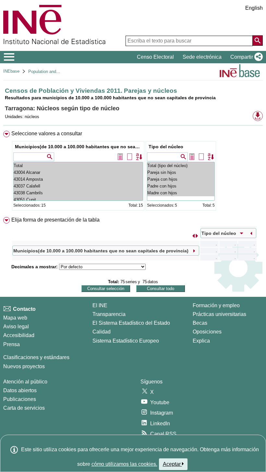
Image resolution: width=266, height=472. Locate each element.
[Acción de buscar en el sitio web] (257, 40)
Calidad (101, 331)
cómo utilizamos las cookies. (124, 464)
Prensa (11, 344)
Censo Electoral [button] (155, 57)
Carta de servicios (24, 408)
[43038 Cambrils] (78, 192)
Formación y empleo (216, 305)
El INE (99, 305)
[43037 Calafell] (78, 186)
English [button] (254, 8)
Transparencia (109, 314)
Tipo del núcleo (166, 146)
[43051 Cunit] (78, 199)
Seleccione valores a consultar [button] (46, 133)
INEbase (11, 71)
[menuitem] (133, 172)
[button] (245, 57)
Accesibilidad (18, 335)
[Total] (78, 165)
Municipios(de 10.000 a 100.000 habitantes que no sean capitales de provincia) (79, 146)
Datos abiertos (20, 390)
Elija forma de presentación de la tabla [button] (55, 220)
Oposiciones (207, 331)
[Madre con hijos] (180, 192)
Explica (201, 341)
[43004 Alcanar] (78, 172)
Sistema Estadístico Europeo (125, 341)
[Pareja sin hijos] (180, 172)
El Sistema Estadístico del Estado (131, 323)
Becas (200, 323)
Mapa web (15, 318)
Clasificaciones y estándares (36, 357)
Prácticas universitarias (219, 314)
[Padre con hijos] (180, 186)
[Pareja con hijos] (180, 179)
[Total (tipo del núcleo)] (180, 165)
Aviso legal (16, 326)
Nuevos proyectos (24, 366)
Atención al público (25, 381)
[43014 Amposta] (78, 179)
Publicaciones (19, 399)
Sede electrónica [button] (202, 57)
